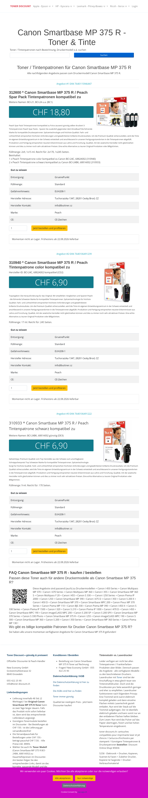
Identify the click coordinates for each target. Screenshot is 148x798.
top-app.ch (82, 792)
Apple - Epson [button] (41, 6)
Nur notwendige (85, 778)
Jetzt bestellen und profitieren (49, 228)
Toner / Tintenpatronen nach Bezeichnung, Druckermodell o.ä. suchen (48, 49)
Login (135, 6)
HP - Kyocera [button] (63, 6)
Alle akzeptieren (63, 778)
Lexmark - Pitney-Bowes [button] (90, 6)
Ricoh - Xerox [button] (117, 6)
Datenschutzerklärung (74, 785)
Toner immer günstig (63, 696)
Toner (119, 677)
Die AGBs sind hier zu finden (67, 690)
